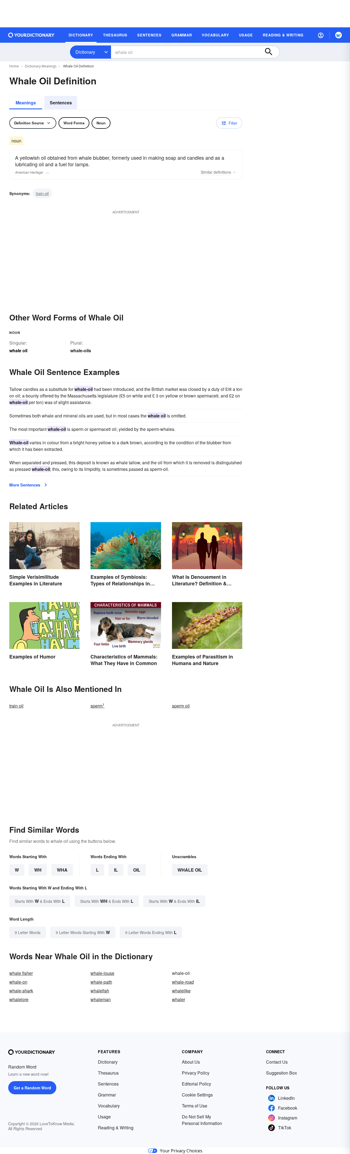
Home (14, 66)
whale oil (189, 870)
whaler (178, 999)
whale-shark (21, 990)
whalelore (18, 999)
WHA (62, 870)
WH (38, 870)
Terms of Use (194, 1106)
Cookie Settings (197, 1095)
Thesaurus (108, 1073)
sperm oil (181, 706)
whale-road (183, 982)
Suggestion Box (281, 1073)
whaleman (101, 999)
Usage (104, 1116)
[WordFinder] (338, 35)
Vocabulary (109, 1106)
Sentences (61, 102)
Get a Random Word (32, 1087)
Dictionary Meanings (40, 66)
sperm (97, 706)
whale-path (101, 982)
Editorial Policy (196, 1084)
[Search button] (271, 52)
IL (116, 870)
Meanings (26, 102)
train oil (16, 706)
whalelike (181, 990)
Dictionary (85, 52)
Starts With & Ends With (40, 901)
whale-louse (102, 973)
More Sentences (24, 485)
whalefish (100, 990)
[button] (320, 35)
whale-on (18, 982)
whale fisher (21, 973)
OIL (136, 870)
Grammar (107, 1095)
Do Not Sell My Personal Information (202, 1119)
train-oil (42, 193)
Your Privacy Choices (181, 1151)
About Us (191, 1062)
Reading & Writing (115, 1127)
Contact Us (277, 1062)
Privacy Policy (195, 1073)
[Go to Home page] (31, 35)
